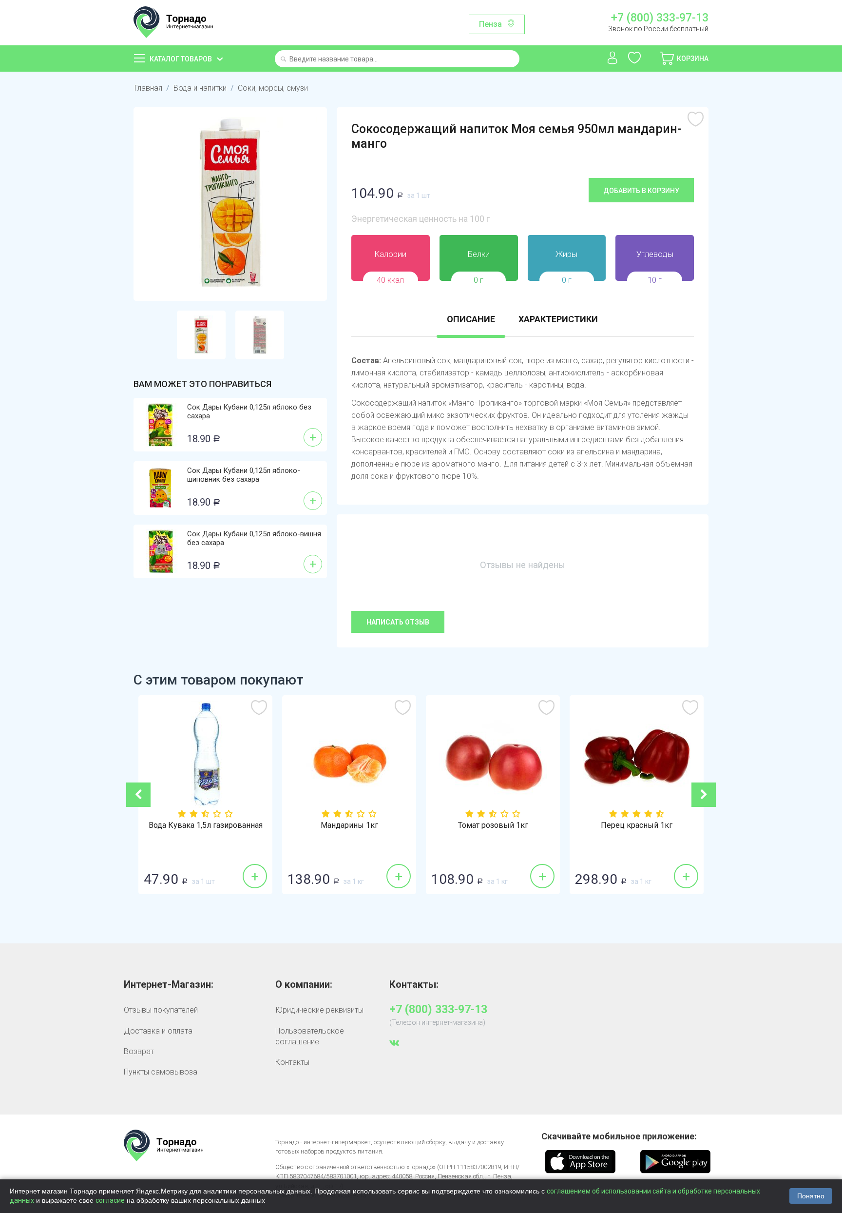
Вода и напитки (200, 88)
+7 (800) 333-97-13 (659, 18)
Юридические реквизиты (319, 1010)
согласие (110, 1200)
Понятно (810, 1196)
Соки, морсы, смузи (273, 88)
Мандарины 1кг (349, 825)
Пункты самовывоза (160, 1071)
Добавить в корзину (641, 191)
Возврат (139, 1051)
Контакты (292, 1062)
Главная (148, 88)
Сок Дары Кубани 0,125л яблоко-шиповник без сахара (243, 475)
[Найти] (283, 59)
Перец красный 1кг (636, 825)
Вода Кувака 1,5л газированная (206, 825)
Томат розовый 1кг (493, 825)
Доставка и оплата (158, 1031)
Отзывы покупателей (161, 1010)
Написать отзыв (397, 622)
